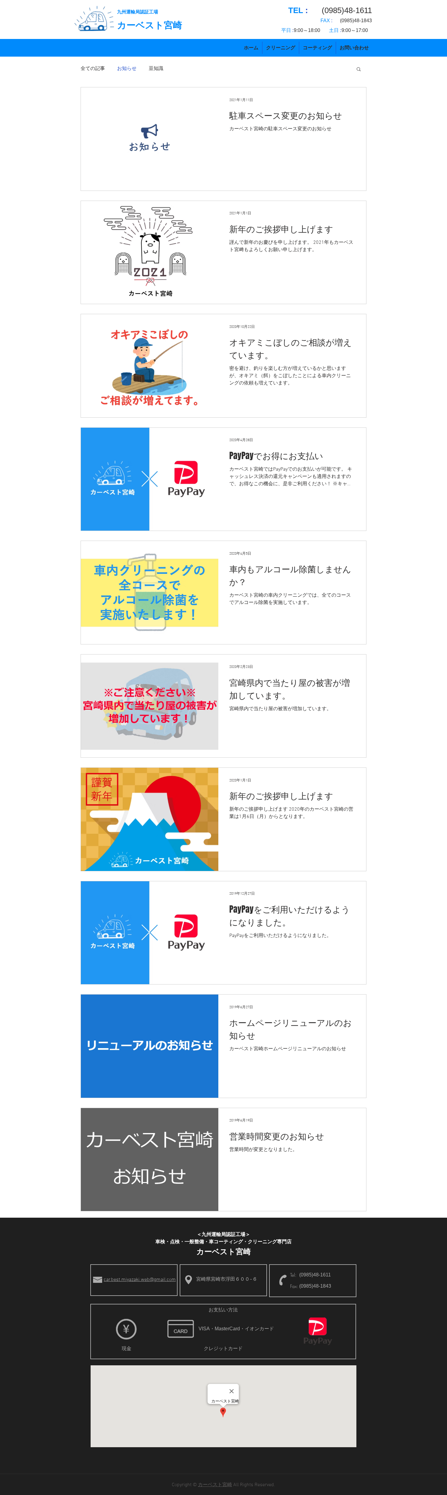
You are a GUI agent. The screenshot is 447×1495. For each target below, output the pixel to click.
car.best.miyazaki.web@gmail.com (140, 1280)
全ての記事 (93, 69)
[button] (359, 69)
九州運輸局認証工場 (137, 11)
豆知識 (156, 69)
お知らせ (127, 69)
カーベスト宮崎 (149, 25)
